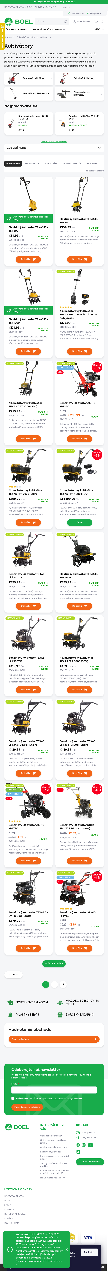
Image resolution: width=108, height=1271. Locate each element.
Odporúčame (13, 163)
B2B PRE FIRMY (11, 1223)
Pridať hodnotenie (20, 1039)
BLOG (29, 7)
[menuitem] (17, 29)
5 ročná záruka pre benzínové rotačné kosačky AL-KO (54, 1172)
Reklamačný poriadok (50, 1152)
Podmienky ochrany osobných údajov (54, 1157)
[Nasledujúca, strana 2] (54, 984)
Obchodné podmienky (51, 1136)
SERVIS (38, 7)
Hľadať (65, 22)
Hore (15, 975)
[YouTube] (90, 1144)
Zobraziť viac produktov (54, 142)
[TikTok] (78, 1151)
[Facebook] (78, 1144)
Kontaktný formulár (90, 1162)
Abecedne (92, 163)
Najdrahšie (51, 163)
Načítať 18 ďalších (54, 964)
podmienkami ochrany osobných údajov (62, 1099)
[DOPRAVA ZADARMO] (80, 289)
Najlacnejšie (32, 163)
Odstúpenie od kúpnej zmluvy (54, 1147)
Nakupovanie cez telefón (52, 1178)
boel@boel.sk (88, 1133)
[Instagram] (84, 1144)
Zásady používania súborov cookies (53, 1165)
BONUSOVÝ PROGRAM (15, 1214)
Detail (80, 523)
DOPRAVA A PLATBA (14, 7)
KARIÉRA (8, 1219)
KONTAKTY (50, 7)
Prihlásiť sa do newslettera (27, 1107)
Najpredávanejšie (72, 163)
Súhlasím (89, 1252)
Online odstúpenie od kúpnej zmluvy (54, 1141)
